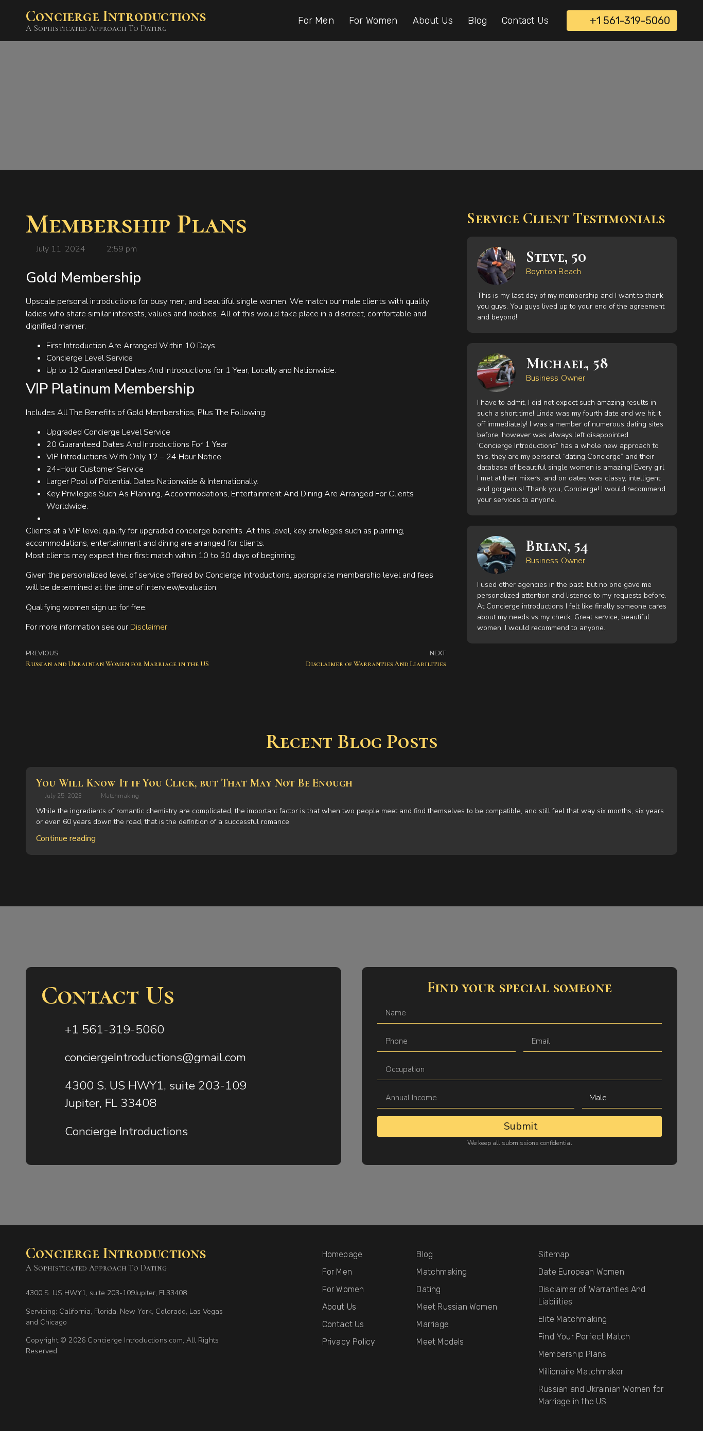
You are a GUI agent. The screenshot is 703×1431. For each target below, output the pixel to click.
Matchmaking (120, 796)
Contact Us (525, 20)
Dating (428, 1289)
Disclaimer (148, 627)
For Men (315, 20)
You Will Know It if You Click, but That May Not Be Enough (194, 783)
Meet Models (440, 1342)
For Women (373, 20)
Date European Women (581, 1272)
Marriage (432, 1324)
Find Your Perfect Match (584, 1336)
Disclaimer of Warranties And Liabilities (592, 1295)
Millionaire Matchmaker (580, 1371)
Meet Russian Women (456, 1307)
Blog (477, 20)
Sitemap (553, 1254)
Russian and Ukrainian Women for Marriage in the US (600, 1395)
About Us (433, 20)
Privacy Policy (349, 1342)
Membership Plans (572, 1354)
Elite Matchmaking (572, 1319)
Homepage (342, 1254)
